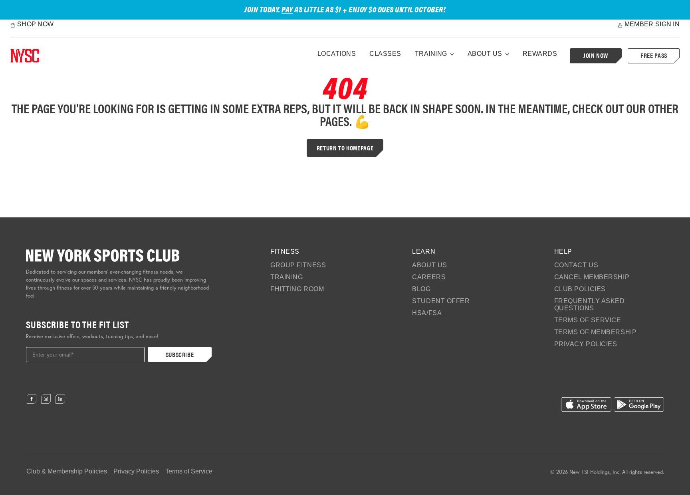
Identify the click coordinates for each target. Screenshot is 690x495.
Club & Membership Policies (66, 471)
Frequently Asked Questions (589, 305)
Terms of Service (587, 320)
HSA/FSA (427, 313)
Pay (287, 9)
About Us (485, 53)
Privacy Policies (585, 344)
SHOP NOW (35, 24)
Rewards (540, 53)
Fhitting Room (297, 289)
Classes (385, 53)
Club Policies (580, 289)
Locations (336, 53)
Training (431, 53)
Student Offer (441, 301)
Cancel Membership (592, 277)
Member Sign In (652, 24)
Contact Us (576, 265)
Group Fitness (298, 265)
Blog (421, 289)
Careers (429, 277)
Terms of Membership (595, 332)
